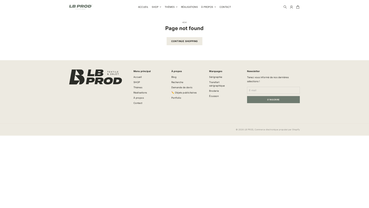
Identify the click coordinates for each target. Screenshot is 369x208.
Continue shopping (184, 41)
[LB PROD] (80, 7)
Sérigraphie (215, 77)
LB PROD (248, 129)
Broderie (214, 90)
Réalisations (140, 92)
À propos (207, 7)
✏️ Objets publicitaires (184, 92)
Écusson (214, 96)
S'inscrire (273, 99)
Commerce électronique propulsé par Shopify (277, 129)
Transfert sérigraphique (217, 84)
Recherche (177, 82)
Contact (137, 103)
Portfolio (176, 97)
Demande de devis (181, 87)
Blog (174, 77)
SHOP (155, 7)
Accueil (137, 77)
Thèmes (170, 7)
